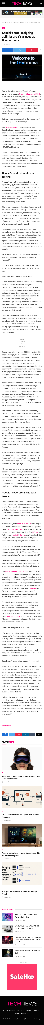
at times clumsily (13, 616)
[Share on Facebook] (8, 50)
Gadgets (20, 1010)
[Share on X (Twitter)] (19, 50)
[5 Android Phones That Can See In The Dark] (7, 953)
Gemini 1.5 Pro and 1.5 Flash (29, 94)
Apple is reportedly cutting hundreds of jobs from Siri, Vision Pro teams (21, 777)
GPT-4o (35, 532)
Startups (25, 1013)
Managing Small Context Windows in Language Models (19, 892)
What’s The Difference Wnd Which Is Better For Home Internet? (27, 927)
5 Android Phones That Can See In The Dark (27, 951)
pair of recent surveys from (16, 571)
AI (3, 28)
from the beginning (15, 529)
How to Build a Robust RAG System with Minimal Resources (20, 816)
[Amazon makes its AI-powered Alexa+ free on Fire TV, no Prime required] (22, 835)
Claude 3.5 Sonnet (18, 535)
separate (9, 127)
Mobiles (36, 1010)
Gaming (28, 1010)
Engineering (10, 1010)
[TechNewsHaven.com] (22, 3)
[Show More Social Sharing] (40, 50)
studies (15, 127)
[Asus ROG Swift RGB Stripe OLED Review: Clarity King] (7, 917)
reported (32, 588)
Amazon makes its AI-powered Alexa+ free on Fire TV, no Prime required (21, 854)
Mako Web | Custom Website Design (29, 1019)
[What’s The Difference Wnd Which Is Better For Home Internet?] (7, 929)
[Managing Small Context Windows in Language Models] (22, 873)
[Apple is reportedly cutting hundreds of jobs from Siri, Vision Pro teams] (22, 758)
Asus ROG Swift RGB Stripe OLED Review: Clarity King (26, 915)
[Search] (41, 3)
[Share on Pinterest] (32, 50)
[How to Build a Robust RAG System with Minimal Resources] (22, 797)
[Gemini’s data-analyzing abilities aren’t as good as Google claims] (22, 68)
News (17, 1013)
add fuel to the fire (24, 524)
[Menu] (3, 3)
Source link (6, 726)
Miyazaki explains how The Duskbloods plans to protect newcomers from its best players (28, 939)
